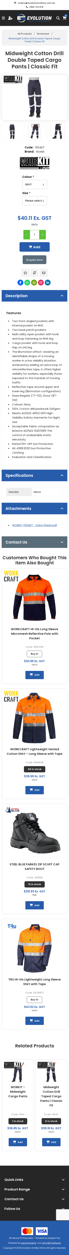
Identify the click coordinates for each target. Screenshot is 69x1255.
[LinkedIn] (48, 282)
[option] (12, 131)
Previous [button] (4, 1043)
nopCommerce (28, 1242)
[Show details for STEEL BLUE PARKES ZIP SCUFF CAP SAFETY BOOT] (34, 833)
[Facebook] (20, 282)
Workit (40, 152)
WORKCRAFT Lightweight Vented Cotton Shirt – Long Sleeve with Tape (34, 751)
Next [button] (64, 1043)
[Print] (34, 282)
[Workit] (34, 163)
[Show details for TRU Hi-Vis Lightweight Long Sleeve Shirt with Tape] (34, 948)
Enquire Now (34, 260)
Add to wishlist (25, 273)
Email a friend (44, 273)
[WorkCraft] (11, 577)
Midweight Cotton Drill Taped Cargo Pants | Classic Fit (18, 1096)
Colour (27, 177)
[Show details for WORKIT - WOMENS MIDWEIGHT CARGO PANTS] (51, 1072)
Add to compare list (34, 273)
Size (25, 193)
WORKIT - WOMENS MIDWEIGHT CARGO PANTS (51, 1094)
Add (36, 247)
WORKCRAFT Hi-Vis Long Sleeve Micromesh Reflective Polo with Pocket (34, 633)
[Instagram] (41, 282)
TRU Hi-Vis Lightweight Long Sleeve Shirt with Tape (34, 981)
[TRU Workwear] (12, 927)
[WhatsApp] (27, 282)
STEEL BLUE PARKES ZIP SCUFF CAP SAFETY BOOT (34, 866)
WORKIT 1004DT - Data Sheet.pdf (34, 525)
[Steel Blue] (12, 810)
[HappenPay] (34, 1231)
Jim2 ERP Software (51, 1242)
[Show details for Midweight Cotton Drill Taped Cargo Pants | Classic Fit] (18, 1072)
